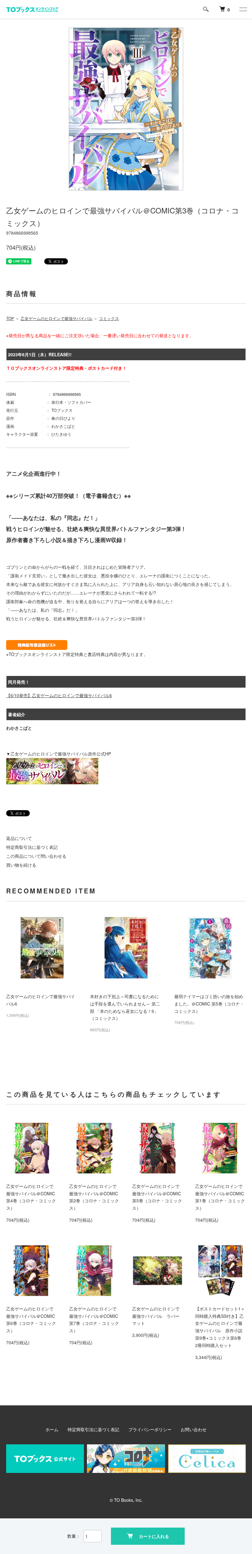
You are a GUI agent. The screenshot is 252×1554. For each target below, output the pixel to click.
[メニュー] (243, 9)
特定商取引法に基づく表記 (32, 847)
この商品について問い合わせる (36, 856)
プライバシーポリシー (149, 1429)
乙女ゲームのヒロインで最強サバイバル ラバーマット (155, 1316)
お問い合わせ (194, 1429)
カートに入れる (154, 1536)
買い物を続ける (21, 865)
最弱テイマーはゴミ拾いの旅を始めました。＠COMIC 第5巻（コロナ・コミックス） (209, 1003)
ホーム (51, 1429)
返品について (19, 838)
